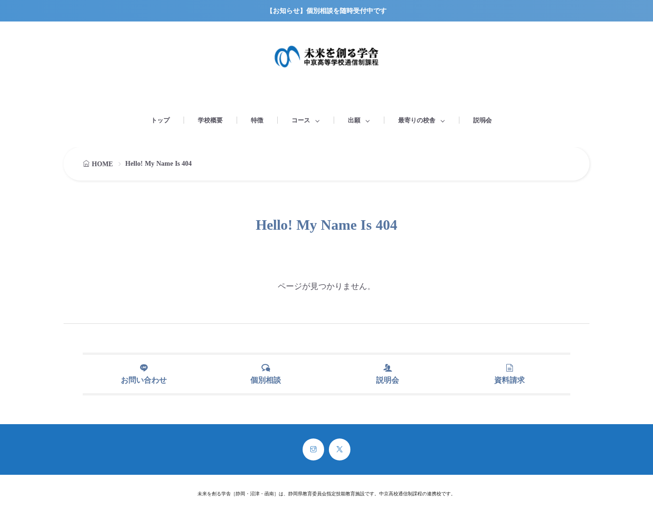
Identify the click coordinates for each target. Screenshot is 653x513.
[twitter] (339, 449)
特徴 (257, 120)
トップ (160, 120)
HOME (102, 164)
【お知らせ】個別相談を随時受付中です (326, 10)
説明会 (482, 120)
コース (301, 120)
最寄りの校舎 (416, 120)
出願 (354, 120)
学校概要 (210, 120)
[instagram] (313, 449)
